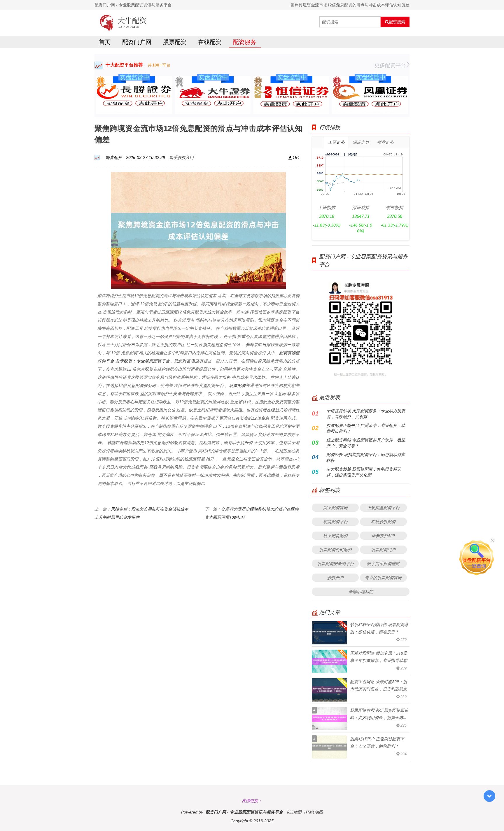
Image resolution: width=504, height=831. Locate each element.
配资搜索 (397, 22)
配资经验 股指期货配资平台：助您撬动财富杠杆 (365, 457)
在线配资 (209, 42)
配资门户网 (136, 42)
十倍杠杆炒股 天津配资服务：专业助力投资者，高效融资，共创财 (365, 413)
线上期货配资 (335, 535)
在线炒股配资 (383, 521)
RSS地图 (294, 812)
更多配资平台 (390, 65)
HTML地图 (313, 812)
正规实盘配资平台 (383, 507)
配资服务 (244, 42)
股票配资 (174, 42)
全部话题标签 (361, 591)
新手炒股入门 (181, 157)
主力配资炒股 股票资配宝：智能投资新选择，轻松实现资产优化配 (363, 472)
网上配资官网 (335, 507)
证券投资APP (383, 535)
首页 (105, 42)
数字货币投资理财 (383, 563)
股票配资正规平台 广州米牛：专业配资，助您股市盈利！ (365, 428)
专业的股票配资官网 (383, 577)
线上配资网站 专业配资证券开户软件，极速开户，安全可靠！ (365, 442)
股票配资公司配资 (335, 549)
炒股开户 (335, 577)
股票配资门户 (383, 549)
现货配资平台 (335, 521)
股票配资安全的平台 (335, 563)
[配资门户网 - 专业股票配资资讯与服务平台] (123, 22)
